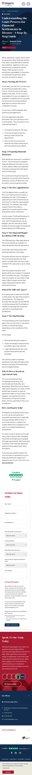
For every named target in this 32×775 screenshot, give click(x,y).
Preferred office (10, 541)
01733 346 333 (8, 713)
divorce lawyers (7, 462)
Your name (8, 504)
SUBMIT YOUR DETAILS (12, 625)
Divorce (4, 47)
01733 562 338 (8, 716)
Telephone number (11, 513)
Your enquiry (9, 570)
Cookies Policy (13, 759)
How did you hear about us (12, 550)
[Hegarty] (8, 4)
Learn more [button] (6, 768)
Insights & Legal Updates (13, 11)
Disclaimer (27, 759)
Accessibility (21, 759)
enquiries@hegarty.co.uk (11, 607)
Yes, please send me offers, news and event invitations (15, 616)
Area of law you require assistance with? (15, 560)
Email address (9, 522)
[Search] (23, 3)
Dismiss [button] (8, 772)
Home (3, 11)
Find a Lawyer (12, 684)
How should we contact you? (13, 531)
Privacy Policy (5, 759)
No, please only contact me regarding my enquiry (16, 619)
